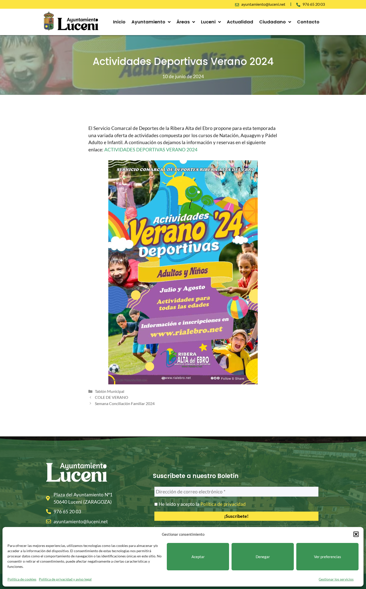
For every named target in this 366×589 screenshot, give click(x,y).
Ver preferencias (327, 556)
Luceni (208, 22)
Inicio (119, 22)
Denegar (263, 556)
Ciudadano (272, 22)
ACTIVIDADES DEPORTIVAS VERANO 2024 (150, 149)
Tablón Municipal (109, 391)
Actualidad (240, 22)
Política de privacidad (223, 504)
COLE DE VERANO (111, 397)
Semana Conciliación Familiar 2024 (125, 403)
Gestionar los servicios (336, 579)
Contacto (308, 22)
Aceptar (198, 556)
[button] (356, 534)
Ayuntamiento (148, 22)
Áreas (183, 22)
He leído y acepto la (202, 504)
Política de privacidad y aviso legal (65, 579)
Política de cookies (21, 579)
